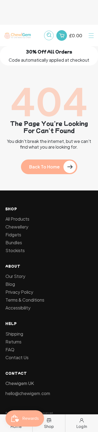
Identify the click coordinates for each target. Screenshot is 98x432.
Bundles (13, 242)
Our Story (15, 276)
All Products (17, 219)
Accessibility (17, 308)
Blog (10, 284)
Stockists (15, 250)
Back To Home (44, 167)
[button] (91, 35)
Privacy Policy (19, 292)
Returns (13, 342)
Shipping (14, 334)
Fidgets (13, 234)
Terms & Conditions (24, 300)
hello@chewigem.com (27, 393)
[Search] (49, 35)
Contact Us (17, 357)
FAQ (9, 349)
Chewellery (16, 227)
